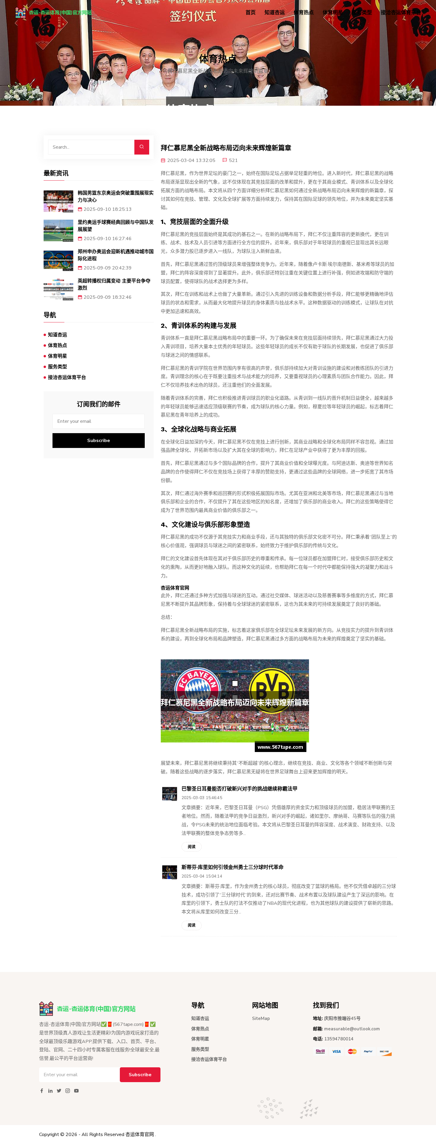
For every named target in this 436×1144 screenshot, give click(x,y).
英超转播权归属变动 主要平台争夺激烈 (114, 284)
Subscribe (98, 440)
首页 (251, 12)
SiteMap (261, 1018)
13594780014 (339, 1039)
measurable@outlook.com (352, 1029)
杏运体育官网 (139, 1134)
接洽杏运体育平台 (401, 12)
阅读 (191, 846)
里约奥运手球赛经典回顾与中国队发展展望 (116, 225)
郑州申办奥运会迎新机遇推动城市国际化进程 (116, 255)
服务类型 (362, 12)
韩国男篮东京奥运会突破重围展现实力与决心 (116, 196)
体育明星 (333, 12)
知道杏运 (275, 12)
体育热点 (304, 12)
